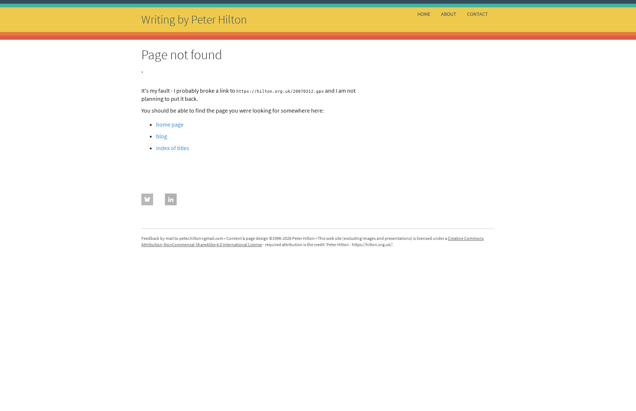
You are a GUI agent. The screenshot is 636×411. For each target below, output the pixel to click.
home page (170, 124)
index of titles (172, 148)
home (423, 14)
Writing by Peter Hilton (194, 19)
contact (477, 14)
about (448, 14)
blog (161, 136)
